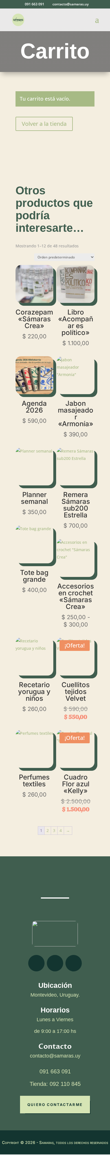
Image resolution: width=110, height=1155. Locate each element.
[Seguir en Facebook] (36, 963)
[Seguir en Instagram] (55, 963)
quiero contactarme (54, 1104)
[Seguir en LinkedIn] (73, 963)
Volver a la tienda (44, 124)
